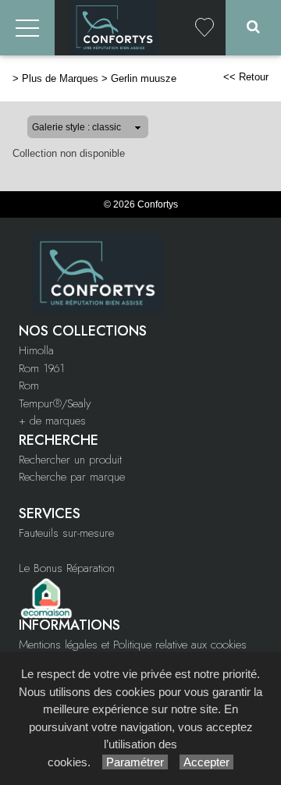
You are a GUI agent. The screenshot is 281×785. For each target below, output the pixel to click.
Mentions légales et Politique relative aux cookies (133, 644)
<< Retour (246, 77)
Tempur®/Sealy (55, 403)
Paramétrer (135, 762)
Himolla (36, 350)
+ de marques (52, 420)
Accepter (206, 762)
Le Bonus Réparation (67, 568)
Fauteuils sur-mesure (66, 533)
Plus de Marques (60, 78)
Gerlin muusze (143, 78)
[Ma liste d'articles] (204, 27)
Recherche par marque (72, 476)
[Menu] (27, 27)
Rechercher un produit (70, 459)
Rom (29, 385)
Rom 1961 (42, 368)
